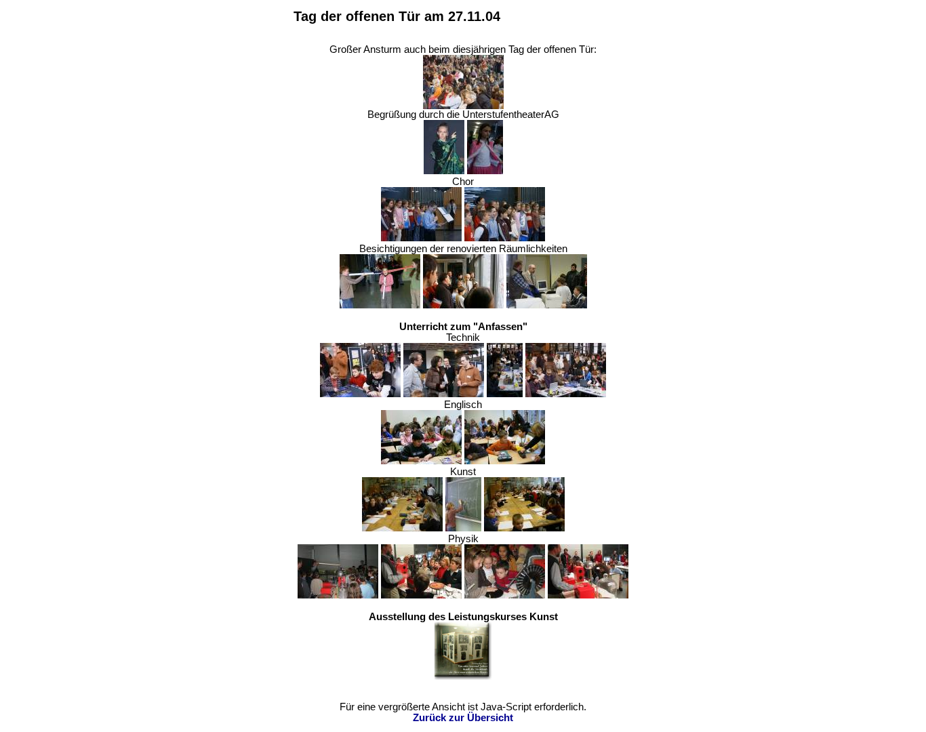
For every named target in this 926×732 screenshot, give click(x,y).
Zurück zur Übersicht (463, 717)
